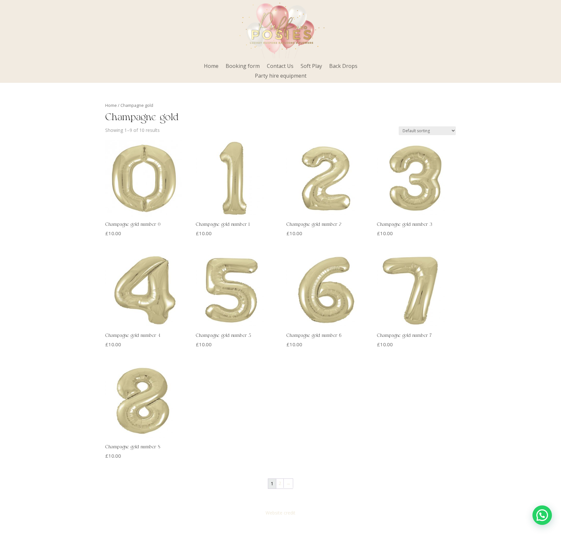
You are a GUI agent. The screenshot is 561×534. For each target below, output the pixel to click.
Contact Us (280, 67)
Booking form (243, 67)
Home (211, 67)
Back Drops (343, 67)
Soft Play (311, 67)
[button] (542, 515)
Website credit (280, 513)
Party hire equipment (280, 76)
